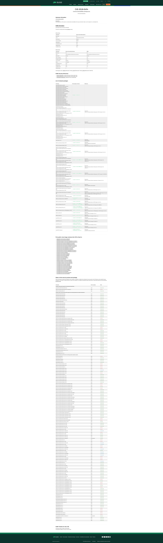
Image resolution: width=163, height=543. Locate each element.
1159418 (83, 70)
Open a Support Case (57, 541)
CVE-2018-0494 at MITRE (60, 19)
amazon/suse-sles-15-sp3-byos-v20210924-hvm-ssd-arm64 (66, 243)
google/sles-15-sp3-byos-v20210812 (62, 252)
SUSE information (60, 25)
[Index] (82, 13)
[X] (106, 537)
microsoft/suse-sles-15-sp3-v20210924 (62, 271)
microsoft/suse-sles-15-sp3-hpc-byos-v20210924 (64, 268)
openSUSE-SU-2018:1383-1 (61, 77)
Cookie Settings (94, 541)
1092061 (64, 70)
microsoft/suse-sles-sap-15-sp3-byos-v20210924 (64, 272)
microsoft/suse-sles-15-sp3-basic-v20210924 (63, 264)
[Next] (84, 13)
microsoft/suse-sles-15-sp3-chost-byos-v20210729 (64, 266)
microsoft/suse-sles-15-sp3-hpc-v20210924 (63, 269)
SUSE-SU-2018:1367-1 (60, 75)
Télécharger (108, 4)
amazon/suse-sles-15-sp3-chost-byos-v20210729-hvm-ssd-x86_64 (67, 245)
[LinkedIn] (108, 537)
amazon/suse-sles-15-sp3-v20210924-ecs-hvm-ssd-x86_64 (66, 247)
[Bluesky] (110, 537)
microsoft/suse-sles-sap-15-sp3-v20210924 (63, 273)
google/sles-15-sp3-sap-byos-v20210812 (63, 255)
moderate (68, 29)
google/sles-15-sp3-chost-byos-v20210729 (63, 253)
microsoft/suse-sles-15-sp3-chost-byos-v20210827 (64, 267)
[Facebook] (104, 537)
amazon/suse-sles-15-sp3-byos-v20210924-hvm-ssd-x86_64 (66, 244)
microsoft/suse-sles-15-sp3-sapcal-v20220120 (64, 270)
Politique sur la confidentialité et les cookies (101, 541)
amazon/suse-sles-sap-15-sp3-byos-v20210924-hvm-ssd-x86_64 (66, 251)
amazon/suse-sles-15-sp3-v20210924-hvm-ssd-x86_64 (65, 249)
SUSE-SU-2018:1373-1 (60, 76)
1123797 (74, 70)
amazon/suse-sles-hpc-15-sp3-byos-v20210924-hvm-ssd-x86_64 (66, 250)
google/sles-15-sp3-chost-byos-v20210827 (63, 254)
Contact (104, 4)
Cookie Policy (108, 541)
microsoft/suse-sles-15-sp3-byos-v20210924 (63, 265)
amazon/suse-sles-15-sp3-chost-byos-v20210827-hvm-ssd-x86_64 (67, 246)
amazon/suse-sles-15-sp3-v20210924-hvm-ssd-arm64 (65, 248)
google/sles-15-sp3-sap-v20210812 (62, 256)
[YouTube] (102, 537)
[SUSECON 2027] (85, 1)
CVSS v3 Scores (58, 49)
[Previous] (79, 13)
